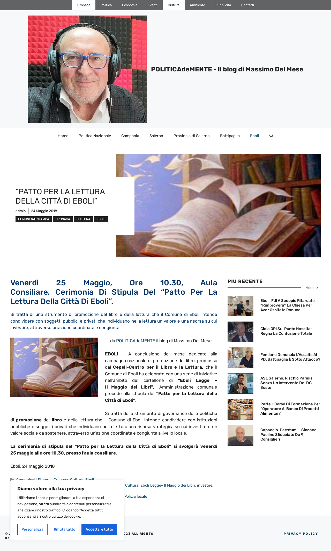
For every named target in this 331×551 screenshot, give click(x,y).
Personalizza (32, 529)
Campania (130, 135)
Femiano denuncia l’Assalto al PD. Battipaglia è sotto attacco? (290, 357)
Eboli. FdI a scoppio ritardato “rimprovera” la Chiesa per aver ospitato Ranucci (287, 305)
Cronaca (83, 5)
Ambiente (197, 5)
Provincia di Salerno (192, 135)
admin (21, 211)
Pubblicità (223, 5)
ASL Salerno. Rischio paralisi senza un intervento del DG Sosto (286, 383)
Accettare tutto (99, 529)
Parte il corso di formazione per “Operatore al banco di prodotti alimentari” (290, 409)
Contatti (247, 5)
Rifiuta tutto (64, 529)
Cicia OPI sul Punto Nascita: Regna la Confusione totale (286, 331)
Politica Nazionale (95, 135)
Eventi (152, 5)
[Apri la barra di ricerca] (271, 136)
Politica (106, 5)
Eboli (254, 135)
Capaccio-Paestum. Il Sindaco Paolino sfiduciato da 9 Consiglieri (288, 435)
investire (204, 485)
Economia (129, 5)
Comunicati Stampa (33, 219)
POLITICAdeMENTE (135, 340)
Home (63, 135)
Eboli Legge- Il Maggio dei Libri (167, 485)
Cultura (173, 5)
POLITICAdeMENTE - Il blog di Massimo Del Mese (227, 69)
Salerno (156, 135)
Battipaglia (230, 135)
